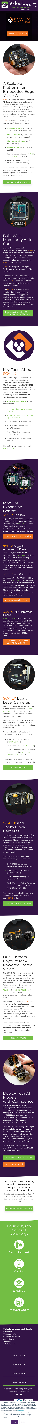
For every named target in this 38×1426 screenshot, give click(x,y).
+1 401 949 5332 (9, 1344)
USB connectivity (14, 128)
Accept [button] (14, 1422)
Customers (18, 1382)
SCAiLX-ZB (23, 835)
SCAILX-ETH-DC (18, 755)
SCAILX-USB (23, 524)
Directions (7, 1341)
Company (18, 1356)
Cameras (18, 1364)
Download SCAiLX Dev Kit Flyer (19, 1158)
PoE (21, 160)
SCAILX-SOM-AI (14, 742)
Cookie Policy (21, 1410)
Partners (18, 1373)
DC (27, 160)
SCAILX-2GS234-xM (22, 990)
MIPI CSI (30, 154)
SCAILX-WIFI (17, 580)
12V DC (11, 448)
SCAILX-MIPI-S (9, 618)
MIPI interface (13, 148)
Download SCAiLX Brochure (17, 182)
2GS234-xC (29, 746)
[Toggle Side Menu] (34, 4)
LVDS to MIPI (12, 156)
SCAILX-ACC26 (21, 555)
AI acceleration (13, 135)
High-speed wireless (16, 141)
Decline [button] (23, 1422)
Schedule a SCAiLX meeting (19, 1209)
